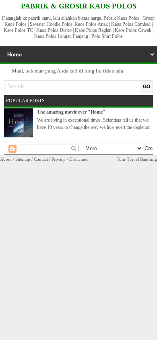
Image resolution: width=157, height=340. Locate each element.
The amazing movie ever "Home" (71, 112)
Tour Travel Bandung (137, 159)
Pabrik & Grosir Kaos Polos (78, 6)
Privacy (59, 159)
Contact (41, 159)
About (6, 159)
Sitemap (22, 159)
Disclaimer (79, 159)
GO (146, 86)
